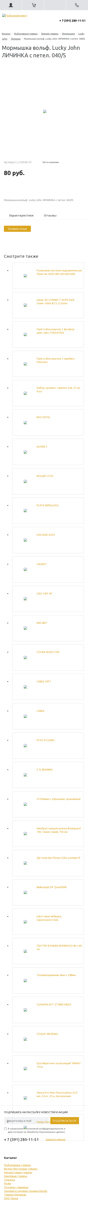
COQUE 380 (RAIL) (47, 1033)
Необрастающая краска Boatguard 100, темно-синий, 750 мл (59, 830)
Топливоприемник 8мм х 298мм (56, 975)
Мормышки (68, 33)
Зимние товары (50, 33)
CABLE (40, 710)
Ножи (7, 1183)
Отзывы (50, 215)
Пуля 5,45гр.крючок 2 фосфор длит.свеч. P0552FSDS (55, 331)
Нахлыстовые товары (18, 1172)
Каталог (6, 33)
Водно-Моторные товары (20, 1168)
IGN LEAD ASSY (46, 534)
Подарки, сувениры (16, 1187)
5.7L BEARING (45, 769)
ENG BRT (42, 622)
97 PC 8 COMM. (46, 740)
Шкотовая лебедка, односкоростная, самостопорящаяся (49, 918)
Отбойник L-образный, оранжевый (58, 798)
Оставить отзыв (17, 229)
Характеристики (21, 215)
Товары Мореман (15, 1194)
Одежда (9, 1179)
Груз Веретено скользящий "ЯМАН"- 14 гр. (59, 1065)
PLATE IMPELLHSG (48, 505)
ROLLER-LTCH (45, 475)
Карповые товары (15, 1176)
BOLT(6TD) (43, 417)
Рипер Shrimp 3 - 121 (49, 1122)
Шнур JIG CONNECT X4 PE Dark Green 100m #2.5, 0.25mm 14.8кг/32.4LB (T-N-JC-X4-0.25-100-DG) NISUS (58, 301)
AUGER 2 (42, 446)
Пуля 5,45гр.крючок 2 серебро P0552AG (55, 360)
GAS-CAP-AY (44, 593)
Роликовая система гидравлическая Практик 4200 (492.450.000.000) (59, 272)
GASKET (42, 564)
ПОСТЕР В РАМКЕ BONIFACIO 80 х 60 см (59, 947)
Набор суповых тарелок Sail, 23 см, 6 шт (58, 389)
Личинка (15, 39)
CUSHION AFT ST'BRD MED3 (54, 1004)
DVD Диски (11, 1198)
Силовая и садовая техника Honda (25, 1190)
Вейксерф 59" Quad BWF (52, 887)
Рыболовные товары (26, 33)
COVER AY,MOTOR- (48, 652)
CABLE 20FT (44, 681)
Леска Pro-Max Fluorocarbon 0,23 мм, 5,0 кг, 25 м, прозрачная (57, 1094)
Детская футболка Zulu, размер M (58, 857)
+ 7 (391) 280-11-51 (72, 20)
